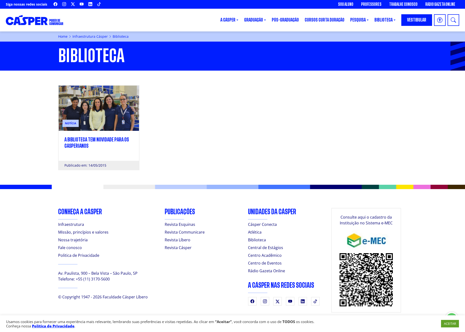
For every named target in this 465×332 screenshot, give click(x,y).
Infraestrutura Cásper (90, 36)
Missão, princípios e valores (83, 232)
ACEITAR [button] (450, 323)
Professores (371, 4)
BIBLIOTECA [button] (383, 20)
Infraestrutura (71, 224)
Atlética (255, 232)
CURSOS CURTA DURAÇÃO (324, 20)
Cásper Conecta (262, 224)
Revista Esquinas (180, 224)
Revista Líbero (177, 240)
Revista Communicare (185, 232)
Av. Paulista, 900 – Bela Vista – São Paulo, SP (98, 273)
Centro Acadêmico (265, 255)
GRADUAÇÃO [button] (253, 20)
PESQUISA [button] (358, 20)
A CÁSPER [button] (227, 20)
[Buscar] (453, 20)
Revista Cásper (178, 247)
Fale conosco (70, 247)
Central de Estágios (265, 247)
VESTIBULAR (416, 20)
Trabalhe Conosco (403, 4)
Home (63, 36)
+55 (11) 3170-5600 (93, 279)
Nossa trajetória (73, 240)
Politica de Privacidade (78, 255)
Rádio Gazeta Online (440, 4)
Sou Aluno (345, 4)
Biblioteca (257, 240)
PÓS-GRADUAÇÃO (285, 20)
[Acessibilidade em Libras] (440, 20)
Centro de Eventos (265, 263)
